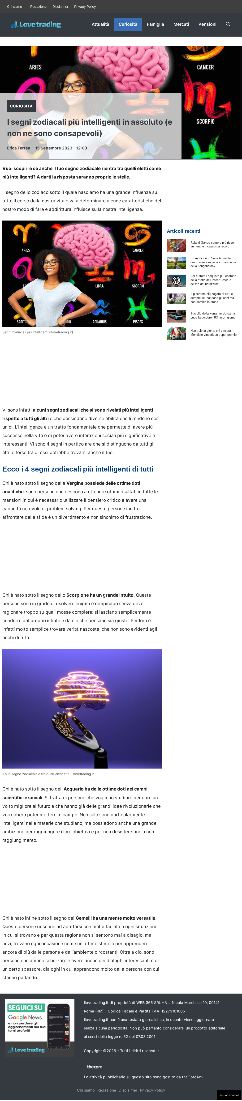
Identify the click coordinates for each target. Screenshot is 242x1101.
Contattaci (169, 1050)
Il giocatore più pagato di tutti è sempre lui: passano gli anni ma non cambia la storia (212, 298)
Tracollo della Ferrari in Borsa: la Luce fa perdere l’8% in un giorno (212, 315)
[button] (228, 24)
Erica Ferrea (18, 148)
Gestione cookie (229, 1095)
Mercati (181, 24)
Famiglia (155, 24)
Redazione (38, 6)
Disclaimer (60, 6)
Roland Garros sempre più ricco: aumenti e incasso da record (212, 244)
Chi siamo (14, 6)
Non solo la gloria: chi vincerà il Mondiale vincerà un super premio (213, 332)
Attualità (100, 24)
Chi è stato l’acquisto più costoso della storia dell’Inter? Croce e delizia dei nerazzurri (213, 280)
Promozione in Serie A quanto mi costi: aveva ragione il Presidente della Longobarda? (213, 262)
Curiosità (128, 24)
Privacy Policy (85, 6)
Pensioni (207, 24)
